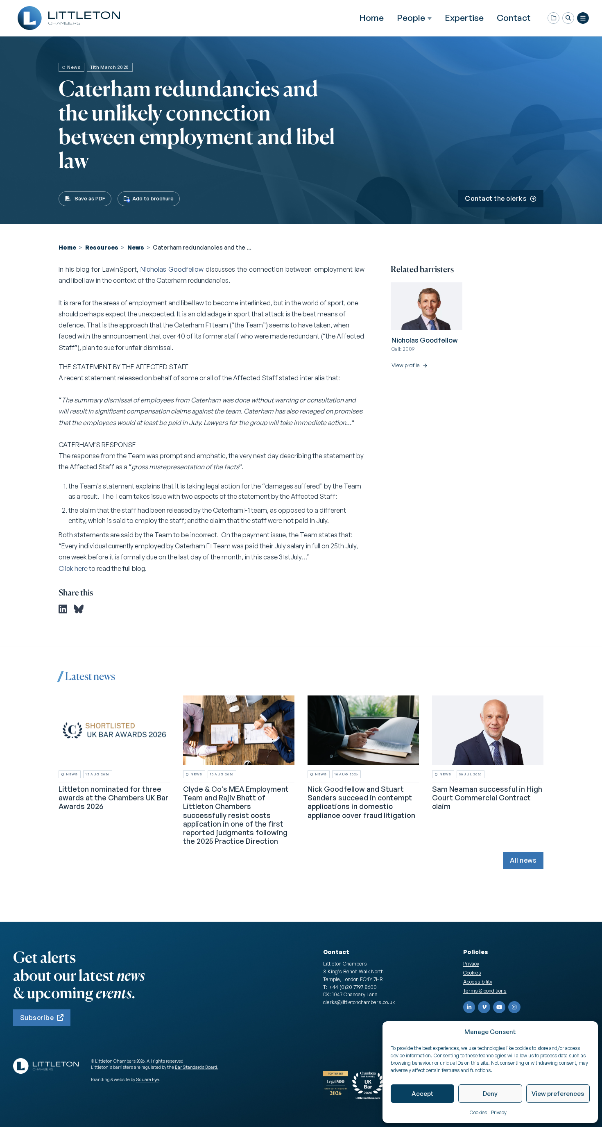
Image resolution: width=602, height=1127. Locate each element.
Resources (101, 247)
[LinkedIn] (469, 1007)
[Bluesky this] (79, 609)
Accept (423, 1093)
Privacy (499, 1112)
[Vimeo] (484, 1007)
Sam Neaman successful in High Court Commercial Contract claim (487, 798)
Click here (73, 568)
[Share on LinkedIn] (63, 609)
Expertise (464, 17)
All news (523, 860)
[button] (568, 18)
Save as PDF (90, 198)
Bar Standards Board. (196, 1067)
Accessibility (477, 981)
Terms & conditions (485, 990)
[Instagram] (514, 1007)
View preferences (558, 1093)
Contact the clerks (496, 198)
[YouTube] (499, 1007)
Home (371, 17)
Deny (490, 1093)
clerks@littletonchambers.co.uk (359, 1002)
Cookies (478, 1112)
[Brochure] (553, 18)
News (135, 247)
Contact (514, 17)
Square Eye (147, 1079)
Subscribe (37, 1017)
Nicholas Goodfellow (172, 269)
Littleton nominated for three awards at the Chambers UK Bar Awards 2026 (113, 798)
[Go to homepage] (68, 18)
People (411, 18)
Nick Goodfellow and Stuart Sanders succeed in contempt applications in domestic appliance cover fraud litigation (361, 802)
